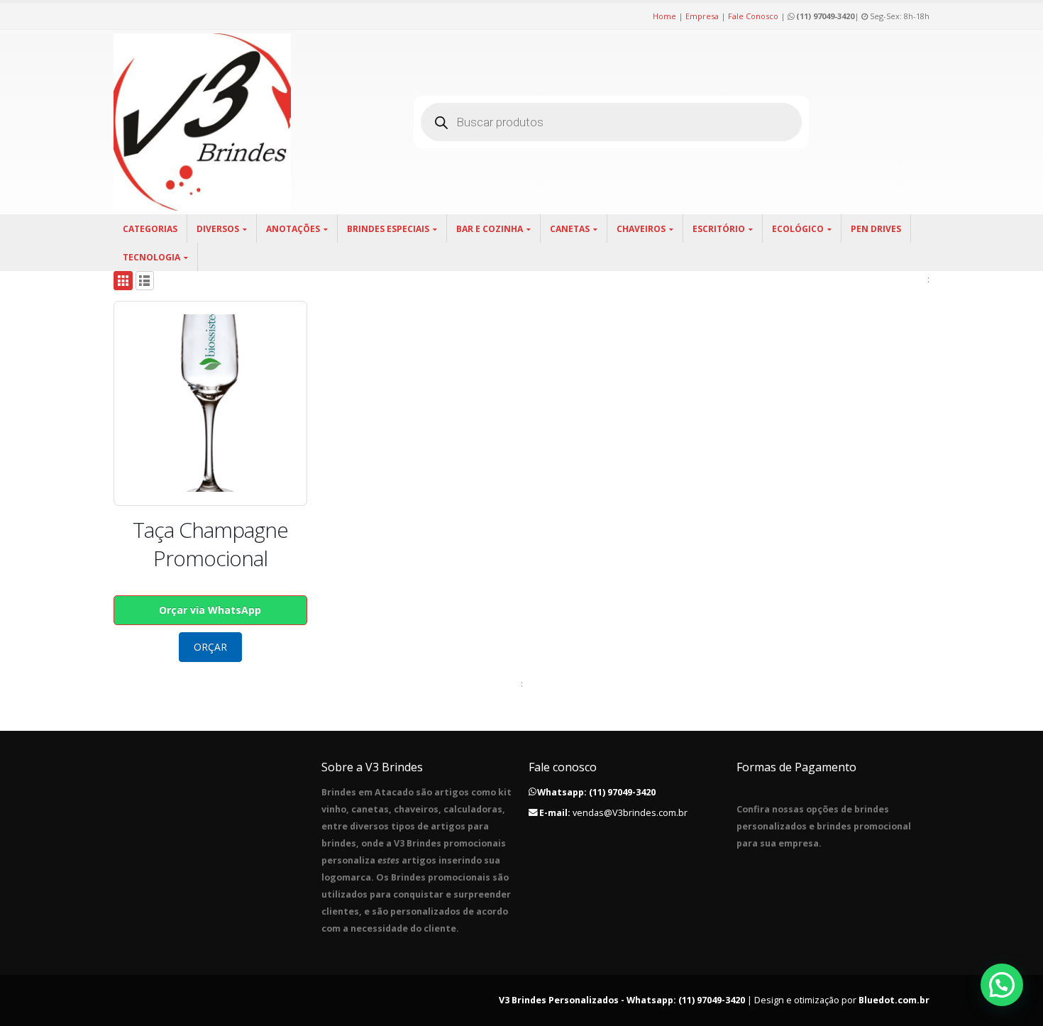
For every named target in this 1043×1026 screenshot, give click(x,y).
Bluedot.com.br (894, 1000)
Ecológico (798, 229)
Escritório (718, 229)
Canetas (570, 229)
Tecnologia (151, 257)
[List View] (145, 280)
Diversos (218, 229)
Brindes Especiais (388, 229)
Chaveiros (641, 229)
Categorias (150, 229)
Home (664, 16)
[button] (1002, 985)
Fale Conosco (753, 16)
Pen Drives (876, 229)
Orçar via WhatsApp (210, 610)
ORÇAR (210, 646)
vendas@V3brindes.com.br (630, 813)
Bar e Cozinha (489, 229)
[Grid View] (123, 280)
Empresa (702, 16)
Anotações (293, 229)
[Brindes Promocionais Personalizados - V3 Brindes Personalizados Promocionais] (202, 122)
